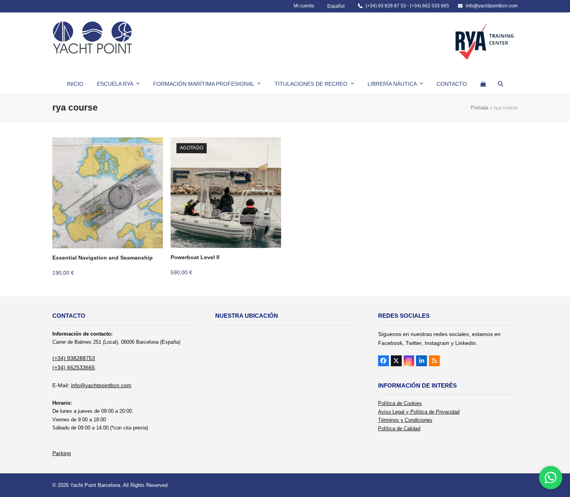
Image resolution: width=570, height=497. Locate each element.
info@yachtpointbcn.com (492, 6)
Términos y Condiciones (405, 420)
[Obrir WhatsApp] (550, 477)
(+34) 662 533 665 (429, 6)
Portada (479, 108)
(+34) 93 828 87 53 (386, 6)
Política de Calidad (399, 428)
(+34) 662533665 (73, 367)
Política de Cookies (400, 403)
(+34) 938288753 (73, 358)
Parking (61, 453)
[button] (483, 84)
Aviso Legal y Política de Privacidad (418, 412)
